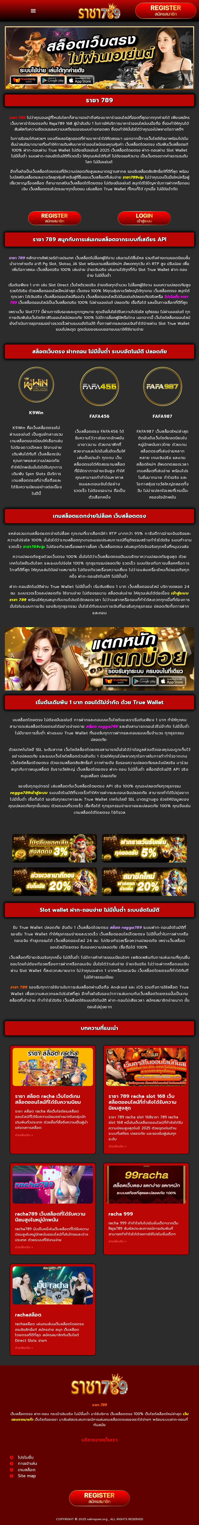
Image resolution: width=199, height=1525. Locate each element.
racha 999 (120, 1214)
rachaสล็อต (28, 1314)
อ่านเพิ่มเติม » (24, 1135)
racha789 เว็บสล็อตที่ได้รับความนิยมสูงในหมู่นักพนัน (50, 1216)
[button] (33, 11)
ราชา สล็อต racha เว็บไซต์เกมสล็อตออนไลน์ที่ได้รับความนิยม (48, 1099)
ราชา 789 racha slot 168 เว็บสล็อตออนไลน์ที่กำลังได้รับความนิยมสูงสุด (142, 1102)
